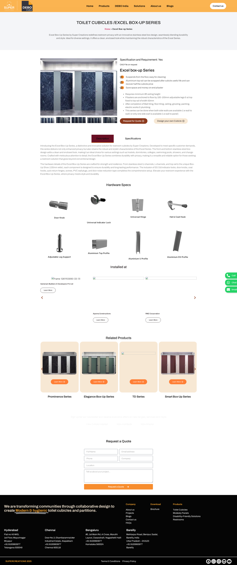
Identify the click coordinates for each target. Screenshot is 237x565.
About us (156, 6)
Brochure (154, 509)
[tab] (102, 139)
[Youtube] (229, 561)
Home (89, 6)
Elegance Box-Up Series (60, 396)
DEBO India (121, 6)
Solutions (139, 6)
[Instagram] (219, 561)
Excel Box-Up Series (178, 396)
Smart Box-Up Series (139, 396)
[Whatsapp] (213, 561)
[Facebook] (208, 561)
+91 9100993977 (12, 544)
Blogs (170, 6)
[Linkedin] (224, 561)
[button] (43, 87)
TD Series (100, 396)
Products (104, 6)
